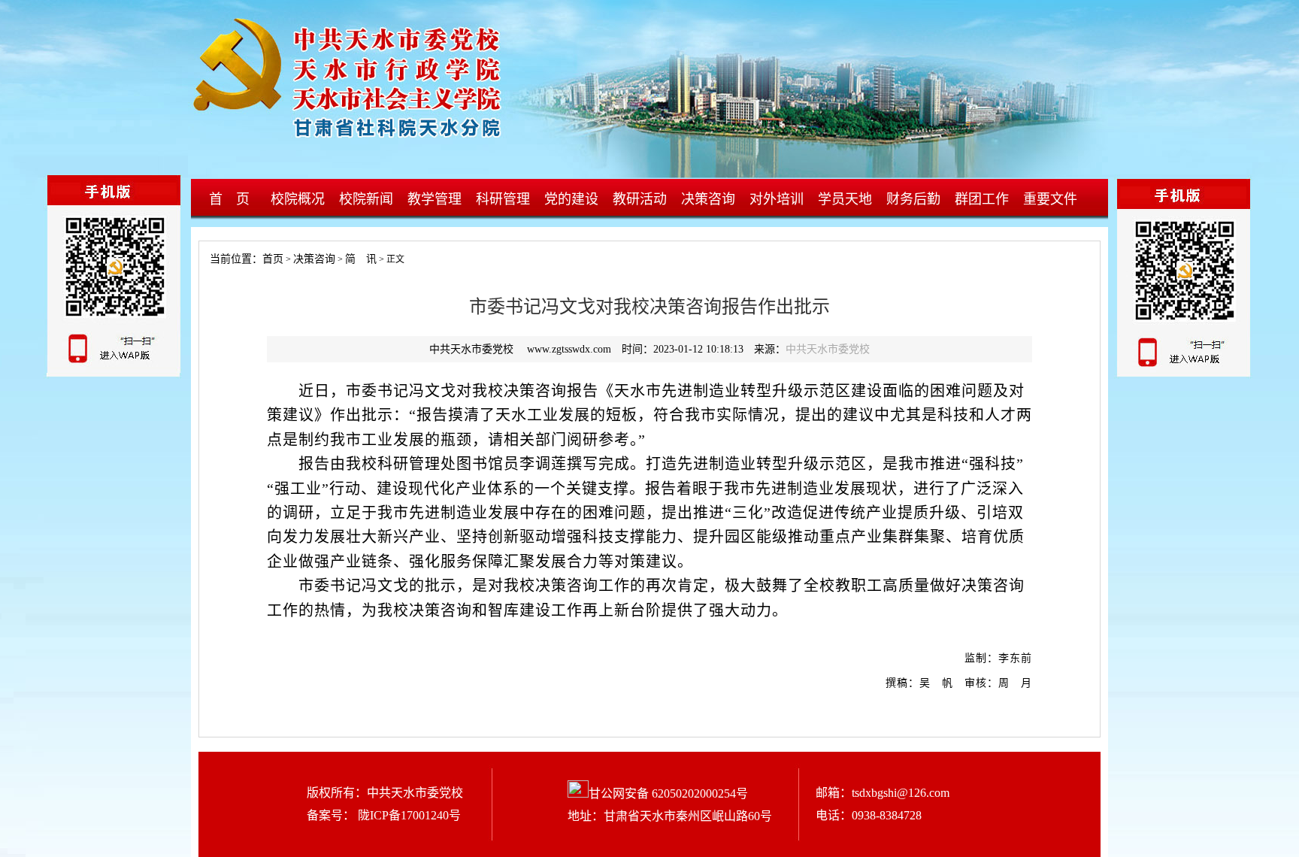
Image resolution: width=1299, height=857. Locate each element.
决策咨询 (708, 199)
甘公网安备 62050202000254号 (668, 793)
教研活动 (640, 199)
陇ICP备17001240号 (408, 815)
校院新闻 (366, 199)
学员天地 (845, 199)
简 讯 (361, 259)
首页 (272, 259)
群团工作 (982, 199)
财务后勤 (913, 199)
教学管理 (434, 199)
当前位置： (230, 259)
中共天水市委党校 (828, 349)
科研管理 (503, 199)
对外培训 (776, 199)
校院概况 (298, 199)
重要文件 (1050, 199)
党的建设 (571, 199)
